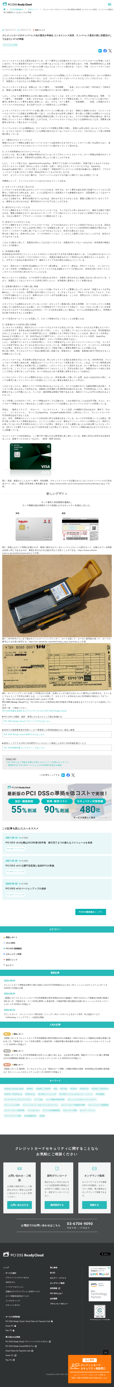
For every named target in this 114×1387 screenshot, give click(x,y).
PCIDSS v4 (84, 1089)
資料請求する (57, 1205)
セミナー (10, 965)
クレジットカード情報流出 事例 (73, 1105)
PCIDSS (73, 1089)
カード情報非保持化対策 (55, 1099)
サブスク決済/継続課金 (51, 1110)
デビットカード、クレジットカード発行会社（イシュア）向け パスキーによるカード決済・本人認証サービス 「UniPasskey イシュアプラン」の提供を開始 (52, 1015)
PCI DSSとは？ (56, 1293)
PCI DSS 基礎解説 (14, 948)
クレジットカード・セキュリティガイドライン (40, 1105)
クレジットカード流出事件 (14, 1110)
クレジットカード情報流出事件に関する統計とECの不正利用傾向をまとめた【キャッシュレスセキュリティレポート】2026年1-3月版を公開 (56, 986)
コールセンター (33, 1110)
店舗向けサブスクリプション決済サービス (23, 1291)
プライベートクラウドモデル (17, 1278)
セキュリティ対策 (13, 954)
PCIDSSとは (30, 1094)
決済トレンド (33, 9)
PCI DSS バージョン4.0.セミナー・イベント (76, 1094)
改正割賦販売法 (30, 1116)
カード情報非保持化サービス (17, 1296)
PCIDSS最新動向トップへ (91, 912)
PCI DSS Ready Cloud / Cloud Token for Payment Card (28, 1321)
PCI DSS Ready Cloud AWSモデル (20, 1346)
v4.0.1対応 (10, 943)
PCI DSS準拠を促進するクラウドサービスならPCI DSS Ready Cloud (34, 711)
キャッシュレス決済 (10, 45)
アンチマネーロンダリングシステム (17, 1099)
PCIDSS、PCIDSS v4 (100, 1089)
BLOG (52, 1273)
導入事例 (53, 1268)
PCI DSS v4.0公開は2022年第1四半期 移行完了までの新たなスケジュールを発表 (49, 842)
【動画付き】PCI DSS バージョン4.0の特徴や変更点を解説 (34, 765)
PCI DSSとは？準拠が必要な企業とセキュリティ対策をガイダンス (38, 762)
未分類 (41, 1116)
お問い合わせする (20, 1205)
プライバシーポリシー (59, 1304)
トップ (6, 1268)
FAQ (55, 1089)
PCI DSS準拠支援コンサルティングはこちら (24, 748)
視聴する (94, 1205)
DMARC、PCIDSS (43, 1089)
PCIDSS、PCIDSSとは (13, 1094)
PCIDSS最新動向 (16, 9)
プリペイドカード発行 (12, 1116)
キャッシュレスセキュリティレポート (82, 1099)
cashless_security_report (13, 1089)
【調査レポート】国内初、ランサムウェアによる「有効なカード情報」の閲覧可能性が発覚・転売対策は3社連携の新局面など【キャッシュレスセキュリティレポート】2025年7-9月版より (56, 1070)
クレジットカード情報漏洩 (98, 1105)
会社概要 (53, 1299)
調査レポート (12, 937)
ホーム (4, 9)
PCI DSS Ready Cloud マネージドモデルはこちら (27, 721)
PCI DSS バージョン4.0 (15, 849)
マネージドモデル (13, 1305)
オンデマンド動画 (57, 1283)
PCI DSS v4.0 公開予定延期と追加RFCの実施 (30, 865)
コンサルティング (13, 1301)
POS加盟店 (100, 1094)
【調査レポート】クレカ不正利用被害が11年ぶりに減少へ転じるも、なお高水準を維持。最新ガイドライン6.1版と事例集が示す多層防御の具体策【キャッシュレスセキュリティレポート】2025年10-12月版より (56, 1056)
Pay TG (9, 1330)
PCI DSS (63, 1089)
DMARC (30, 1089)
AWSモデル (10, 1282)
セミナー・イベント (87, 1110)
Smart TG (9, 1326)
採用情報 (53, 1288)
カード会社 (38, 1099)
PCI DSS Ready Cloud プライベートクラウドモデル (27, 1342)
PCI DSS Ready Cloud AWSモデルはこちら (24, 734)
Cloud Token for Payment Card (18, 1351)
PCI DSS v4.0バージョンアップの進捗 (26, 888)
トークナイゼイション (15, 1287)
